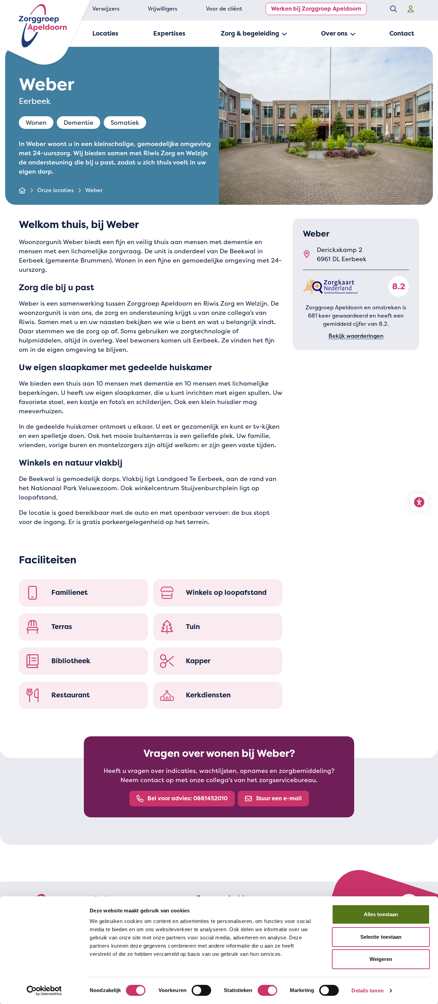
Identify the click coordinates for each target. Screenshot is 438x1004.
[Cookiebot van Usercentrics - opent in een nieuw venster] (44, 991)
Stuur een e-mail (279, 798)
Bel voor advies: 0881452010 (187, 798)
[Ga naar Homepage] (22, 190)
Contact (401, 33)
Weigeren (381, 959)
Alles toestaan (381, 914)
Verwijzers (105, 8)
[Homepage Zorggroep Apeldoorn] (43, 26)
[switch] (201, 990)
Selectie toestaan (381, 937)
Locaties (105, 33)
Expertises (169, 33)
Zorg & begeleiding (250, 33)
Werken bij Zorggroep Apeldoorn (316, 8)
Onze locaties (55, 190)
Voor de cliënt (224, 8)
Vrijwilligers (162, 8)
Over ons (334, 33)
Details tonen (367, 990)
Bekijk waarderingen (356, 335)
